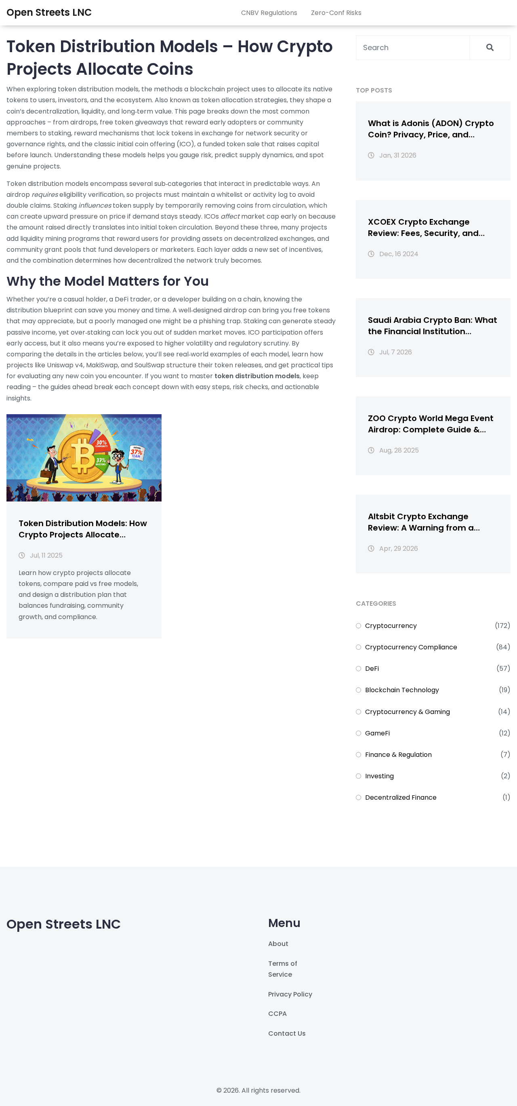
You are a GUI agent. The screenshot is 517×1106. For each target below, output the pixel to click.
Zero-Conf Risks (336, 12)
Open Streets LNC (49, 12)
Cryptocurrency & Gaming (407, 711)
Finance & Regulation (398, 754)
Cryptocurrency (391, 625)
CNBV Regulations (269, 12)
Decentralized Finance (401, 797)
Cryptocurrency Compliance (411, 647)
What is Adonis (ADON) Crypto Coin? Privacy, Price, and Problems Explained (431, 129)
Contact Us (287, 1033)
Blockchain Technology (402, 690)
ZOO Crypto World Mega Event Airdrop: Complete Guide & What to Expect (431, 424)
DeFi (372, 668)
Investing (379, 776)
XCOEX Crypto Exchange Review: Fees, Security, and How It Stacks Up (423, 227)
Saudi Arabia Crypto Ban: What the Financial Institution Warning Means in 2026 (432, 325)
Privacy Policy (290, 994)
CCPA (277, 1013)
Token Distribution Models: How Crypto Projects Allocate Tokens (83, 529)
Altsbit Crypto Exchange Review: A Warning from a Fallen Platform (421, 522)
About (278, 943)
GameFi (377, 733)
